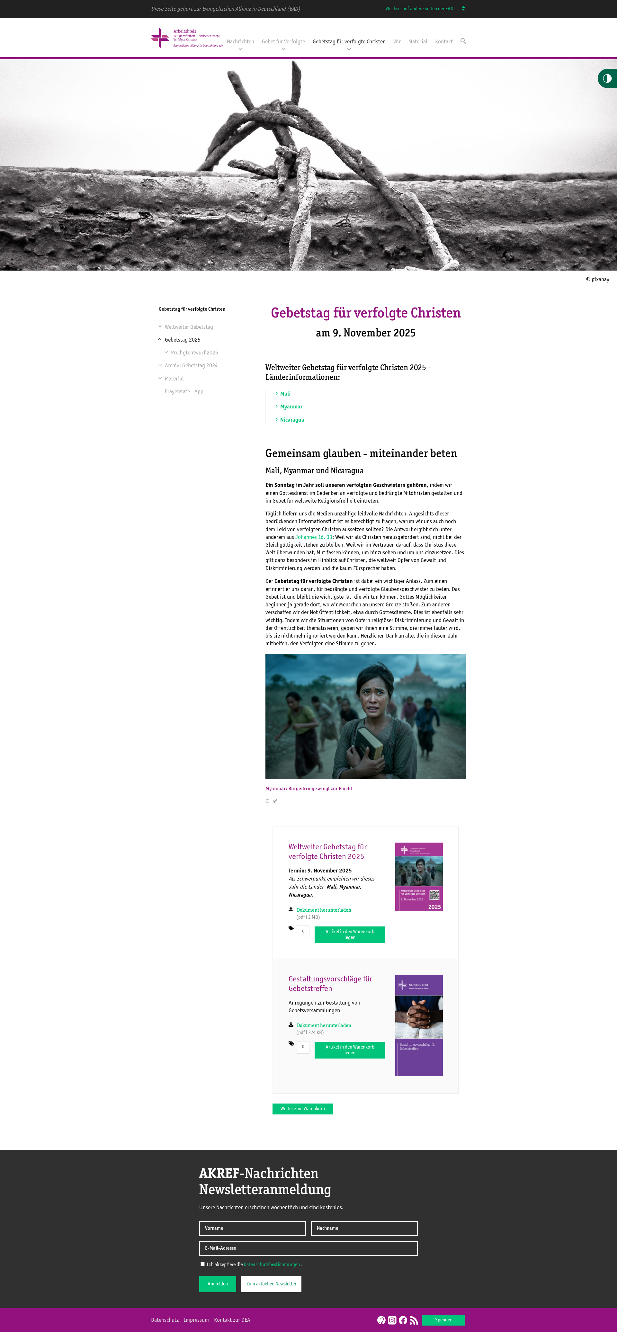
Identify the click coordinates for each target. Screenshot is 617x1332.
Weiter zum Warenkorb (303, 1109)
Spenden (443, 1320)
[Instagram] (392, 1321)
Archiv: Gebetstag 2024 (191, 366)
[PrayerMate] (380, 1320)
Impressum (196, 1320)
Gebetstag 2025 (183, 340)
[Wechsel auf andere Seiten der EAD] (460, 9)
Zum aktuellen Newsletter (271, 1284)
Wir (397, 42)
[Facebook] (403, 1321)
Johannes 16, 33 (313, 537)
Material (417, 42)
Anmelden (218, 1284)
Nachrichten (240, 42)
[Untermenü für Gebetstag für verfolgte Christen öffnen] (349, 48)
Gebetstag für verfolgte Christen (349, 42)
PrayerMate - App (184, 392)
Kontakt (444, 42)
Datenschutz (165, 1320)
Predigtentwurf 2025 (194, 353)
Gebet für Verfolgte (283, 42)
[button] (161, 327)
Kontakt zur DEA (232, 1320)
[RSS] (414, 1321)
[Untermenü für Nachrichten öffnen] (240, 48)
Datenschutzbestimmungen (272, 1265)
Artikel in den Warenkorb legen (350, 934)
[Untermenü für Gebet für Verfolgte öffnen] (283, 48)
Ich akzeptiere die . (254, 1265)
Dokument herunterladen (324, 910)
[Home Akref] (187, 49)
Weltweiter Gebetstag (189, 327)
